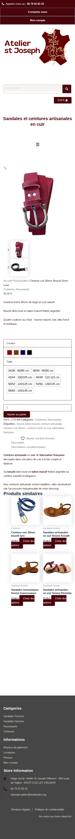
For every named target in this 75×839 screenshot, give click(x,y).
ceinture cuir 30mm (14, 428)
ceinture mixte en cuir (39, 428)
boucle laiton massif (28, 423)
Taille (9, 361)
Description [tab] (17, 442)
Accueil (7, 280)
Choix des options (23, 543)
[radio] (9, 352)
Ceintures (8, 289)
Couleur (11, 343)
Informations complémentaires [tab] (28, 447)
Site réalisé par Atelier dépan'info (55, 816)
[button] (37, 144)
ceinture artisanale (51, 423)
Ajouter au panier (16, 414)
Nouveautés (21, 280)
